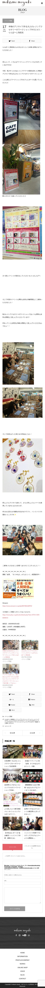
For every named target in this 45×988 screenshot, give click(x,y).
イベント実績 (8, 20)
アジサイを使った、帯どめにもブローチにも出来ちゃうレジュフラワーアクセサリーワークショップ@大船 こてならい (11, 679)
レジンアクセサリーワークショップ (22, 721)
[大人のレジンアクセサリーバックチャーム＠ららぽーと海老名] (29, 645)
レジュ (31, 719)
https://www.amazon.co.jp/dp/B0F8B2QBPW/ (17, 606)
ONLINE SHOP (23, 967)
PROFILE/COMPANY (23, 960)
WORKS (22, 964)
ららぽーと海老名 (10, 719)
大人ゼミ (11, 723)
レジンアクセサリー (31, 720)
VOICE (22, 971)
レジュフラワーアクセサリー (17, 720)
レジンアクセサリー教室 (31, 722)
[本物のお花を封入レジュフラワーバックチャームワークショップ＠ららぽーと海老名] (11, 645)
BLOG (23, 975)
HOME (22, 953)
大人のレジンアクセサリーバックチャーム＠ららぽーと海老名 (29, 653)
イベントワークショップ (22, 719)
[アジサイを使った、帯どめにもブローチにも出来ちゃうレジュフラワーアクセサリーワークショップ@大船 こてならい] (11, 669)
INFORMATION (22, 956)
